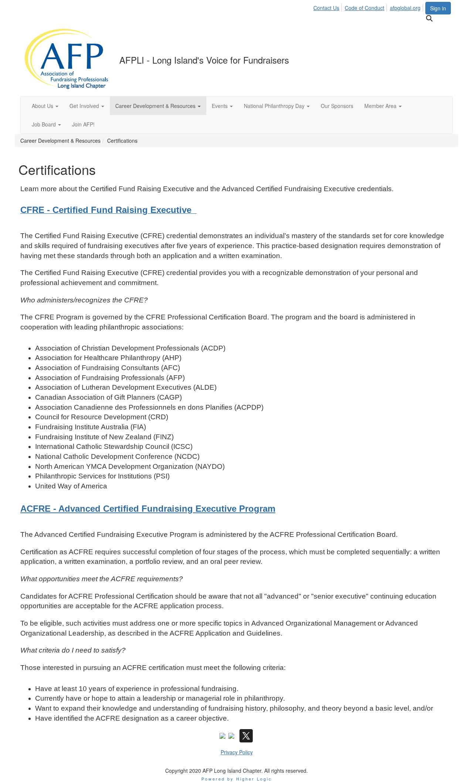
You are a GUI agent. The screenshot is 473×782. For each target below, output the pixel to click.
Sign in (438, 8)
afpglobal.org (405, 7)
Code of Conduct (364, 7)
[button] (45, 106)
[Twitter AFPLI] (246, 735)
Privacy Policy (237, 752)
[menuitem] (328, 6)
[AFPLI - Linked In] (231, 735)
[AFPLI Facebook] (222, 735)
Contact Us (326, 7)
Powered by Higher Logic (236, 779)
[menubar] (369, 6)
